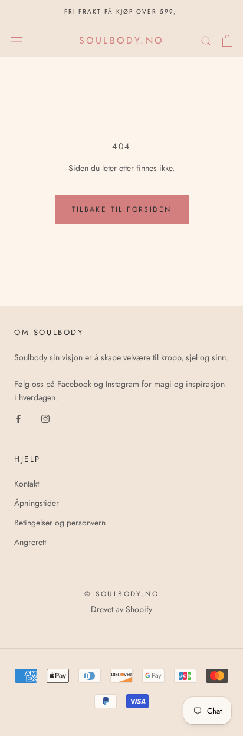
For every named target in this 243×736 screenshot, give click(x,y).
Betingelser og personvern (60, 522)
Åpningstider (36, 503)
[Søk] (206, 40)
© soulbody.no (121, 594)
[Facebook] (18, 418)
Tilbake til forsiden (122, 209)
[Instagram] (45, 418)
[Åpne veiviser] (16, 40)
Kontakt (26, 483)
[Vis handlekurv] (227, 41)
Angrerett (30, 542)
